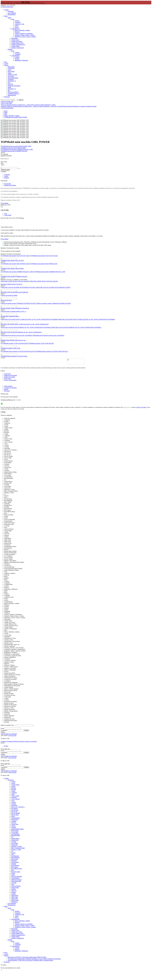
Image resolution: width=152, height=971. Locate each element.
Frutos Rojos (14, 819)
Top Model (11, 76)
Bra (9, 90)
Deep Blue (14, 805)
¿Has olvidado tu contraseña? (9, 734)
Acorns (13, 781)
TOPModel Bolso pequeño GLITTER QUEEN (14, 356)
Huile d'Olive (15, 830)
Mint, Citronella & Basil (18, 848)
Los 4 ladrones (12, 13)
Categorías (4, 106)
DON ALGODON (13, 92)
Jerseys (17, 27)
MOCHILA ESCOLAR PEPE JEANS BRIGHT (14, 292)
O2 (12, 851)
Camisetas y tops (19, 24)
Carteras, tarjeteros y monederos (24, 33)
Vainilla (13, 889)
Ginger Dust (14, 824)
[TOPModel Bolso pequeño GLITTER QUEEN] (76, 351)
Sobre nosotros (8, 386)
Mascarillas (14, 38)
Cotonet (13, 802)
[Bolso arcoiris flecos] (76, 295)
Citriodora (14, 797)
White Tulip (14, 897)
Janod (9, 87)
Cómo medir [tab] (7, 215)
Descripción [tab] (7, 183)
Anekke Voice (15, 40)
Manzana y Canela (16, 846)
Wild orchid (14, 898)
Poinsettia (14, 860)
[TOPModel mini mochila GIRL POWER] (76, 264)
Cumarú (13, 803)
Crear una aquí (12, 735)
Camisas (17, 52)
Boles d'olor (11, 66)
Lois (9, 82)
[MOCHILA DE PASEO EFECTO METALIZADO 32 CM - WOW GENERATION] (76, 319)
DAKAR (10, 84)
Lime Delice (14, 843)
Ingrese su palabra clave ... (8, 725)
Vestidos (17, 21)
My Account (35, 104)
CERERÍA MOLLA (13, 93)
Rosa (12, 870)
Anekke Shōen (15, 46)
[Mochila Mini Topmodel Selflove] (76, 311)
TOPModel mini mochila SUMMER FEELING (14, 276)
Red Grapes (14, 867)
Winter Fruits (14, 900)
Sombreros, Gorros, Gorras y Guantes (25, 36)
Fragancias (11, 11)
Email (2, 728)
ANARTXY (11, 68)
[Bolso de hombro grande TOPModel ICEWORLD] (76, 303)
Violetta (13, 894)
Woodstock (14, 902)
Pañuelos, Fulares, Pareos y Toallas (24, 35)
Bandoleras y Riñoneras (21, 60)
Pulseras (17, 59)
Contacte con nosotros (10, 387)
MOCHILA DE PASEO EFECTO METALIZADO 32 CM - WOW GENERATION (25, 324)
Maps (94, 106)
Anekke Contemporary (17, 47)
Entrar (2, 732)
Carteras (17, 57)
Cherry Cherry (15, 795)
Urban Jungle (15, 887)
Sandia (13, 873)
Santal (13, 875)
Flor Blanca (14, 808)
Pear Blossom (15, 856)
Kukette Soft (14, 840)
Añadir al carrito (5, 170)
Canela (13, 791)
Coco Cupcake (15, 799)
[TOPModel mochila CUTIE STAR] (76, 343)
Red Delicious (15, 865)
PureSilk (13, 864)
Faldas (16, 25)
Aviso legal (7, 374)
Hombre (10, 49)
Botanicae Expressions (14, 85)
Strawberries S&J (16, 881)
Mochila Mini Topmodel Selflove (10, 316)
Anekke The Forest (16, 41)
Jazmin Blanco (15, 838)
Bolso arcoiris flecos (6, 300)
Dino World (11, 71)
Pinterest (6, 177)
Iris (12, 837)
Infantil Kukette (15, 835)
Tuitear (6, 176)
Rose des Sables (15, 871)
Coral (12, 800)
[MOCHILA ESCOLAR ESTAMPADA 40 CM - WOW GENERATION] (76, 327)
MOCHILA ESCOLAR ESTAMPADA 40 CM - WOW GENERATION (21, 332)
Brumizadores (11, 14)
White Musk (14, 895)
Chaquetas (18, 22)
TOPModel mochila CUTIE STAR (10, 348)
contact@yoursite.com (7, 101)
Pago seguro (7, 378)
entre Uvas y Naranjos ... (18, 807)
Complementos (15, 28)
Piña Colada (14, 859)
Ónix (12, 854)
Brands (6, 389)
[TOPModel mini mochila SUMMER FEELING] (76, 272)
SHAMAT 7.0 (12, 81)
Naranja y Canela (16, 849)
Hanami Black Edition (17, 829)
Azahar (13, 786)
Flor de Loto (14, 810)
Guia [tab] (5, 213)
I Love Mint (14, 832)
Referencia (4, 205)
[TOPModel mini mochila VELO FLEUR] (76, 256)
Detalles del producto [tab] (10, 185)
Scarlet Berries (15, 878)
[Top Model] (4, 239)
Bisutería (17, 32)
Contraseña (4, 730)
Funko (9, 73)
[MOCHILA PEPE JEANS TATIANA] (76, 281)
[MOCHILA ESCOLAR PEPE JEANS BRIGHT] (76, 287)
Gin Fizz (13, 822)
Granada (13, 827)
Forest (13, 816)
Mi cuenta (7, 391)
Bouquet (13, 789)
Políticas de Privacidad (10, 375)
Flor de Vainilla (15, 813)
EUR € (6, 746)
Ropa (12, 19)
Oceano (13, 852)
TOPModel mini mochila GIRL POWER (12, 268)
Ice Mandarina (15, 833)
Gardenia (13, 821)
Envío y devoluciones (10, 380)
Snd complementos (13, 78)
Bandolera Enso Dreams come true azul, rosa (13, 340)
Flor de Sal (14, 811)
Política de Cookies (9, 377)
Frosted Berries (15, 818)
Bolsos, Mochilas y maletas (22, 30)
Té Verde (13, 883)
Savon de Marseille (16, 876)
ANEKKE (11, 79)
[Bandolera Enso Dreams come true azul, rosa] (76, 335)
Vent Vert (13, 890)
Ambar (13, 783)
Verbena (13, 892)
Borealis (13, 788)
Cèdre (13, 794)
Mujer (9, 17)
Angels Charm (15, 784)
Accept (3, 412)
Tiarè (12, 884)
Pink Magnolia (15, 857)
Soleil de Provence (16, 879)
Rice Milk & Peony (16, 868)
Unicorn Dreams (15, 886)
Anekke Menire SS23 (17, 43)
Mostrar (26, 730)
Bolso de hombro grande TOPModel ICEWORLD (15, 308)
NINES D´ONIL (12, 74)
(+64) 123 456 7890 (6, 103)
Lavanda (13, 841)
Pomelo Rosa (15, 862)
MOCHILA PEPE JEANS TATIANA (11, 284)
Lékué (9, 70)
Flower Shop (14, 814)
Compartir (7, 174)
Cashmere (14, 792)
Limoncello (14, 845)
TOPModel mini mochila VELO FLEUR (12, 260)
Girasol (13, 826)
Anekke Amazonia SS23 (18, 44)
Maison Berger (12, 95)
